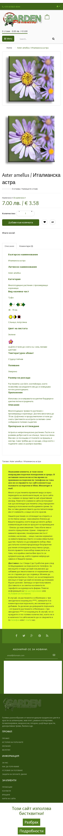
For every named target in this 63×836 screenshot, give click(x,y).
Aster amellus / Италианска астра (32, 47)
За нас (5, 762)
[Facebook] (17, 636)
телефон (15, 620)
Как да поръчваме (33, 590)
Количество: (9, 213)
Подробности (32, 830)
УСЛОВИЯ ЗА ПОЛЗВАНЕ (19, 593)
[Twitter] (24, 636)
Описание (9, 246)
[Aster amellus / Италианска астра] (31, 139)
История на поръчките (12, 742)
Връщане (6, 794)
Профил (5, 738)
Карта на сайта (9, 798)
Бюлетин (6, 750)
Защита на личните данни (14, 774)
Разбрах (31, 822)
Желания (6, 746)
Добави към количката (20, 222)
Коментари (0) (26, 246)
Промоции (7, 787)
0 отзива (16, 188)
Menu (9, 38)
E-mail (27, 620)
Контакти (6, 791)
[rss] (48, 636)
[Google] (32, 636)
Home (9, 47)
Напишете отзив (30, 188)
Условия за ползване (12, 770)
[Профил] (58, 6)
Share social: (8, 232)
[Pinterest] (40, 636)
